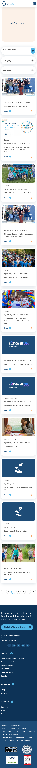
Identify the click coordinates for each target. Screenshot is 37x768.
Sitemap (30, 737)
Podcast (4, 693)
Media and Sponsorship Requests (13, 737)
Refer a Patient (7, 672)
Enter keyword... (10, 49)
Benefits (4, 710)
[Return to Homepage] (8, 3)
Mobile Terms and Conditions (24, 731)
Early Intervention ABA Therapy (12, 658)
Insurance (5, 668)
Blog (3, 689)
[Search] (33, 51)
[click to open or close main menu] (34, 3)
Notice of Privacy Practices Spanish (13, 728)
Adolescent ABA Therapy (10, 662)
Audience (7, 70)
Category (7, 60)
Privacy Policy (6, 731)
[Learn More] (27, 760)
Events (4, 676)
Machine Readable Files (9, 734)
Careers (4, 707)
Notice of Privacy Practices (10, 725)
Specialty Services (7, 665)
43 (34, 592)
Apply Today (5, 714)
